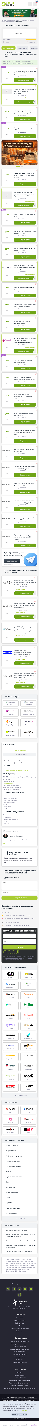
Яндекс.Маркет (10, 725)
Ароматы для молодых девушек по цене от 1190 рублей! (24, 468)
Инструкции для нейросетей (20, 1418)
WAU (28, 735)
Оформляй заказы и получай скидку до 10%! (23, 414)
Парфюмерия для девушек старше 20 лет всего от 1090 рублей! (23, 537)
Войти (12, 1425)
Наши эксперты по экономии (19, 1328)
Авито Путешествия (10, 1008)
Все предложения (21, 1095)
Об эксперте (7, 844)
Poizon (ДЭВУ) (28, 1038)
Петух (28, 985)
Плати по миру (10, 987)
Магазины (12, 20)
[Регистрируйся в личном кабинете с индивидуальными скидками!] (20, 152)
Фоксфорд (11, 1018)
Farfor (28, 1018)
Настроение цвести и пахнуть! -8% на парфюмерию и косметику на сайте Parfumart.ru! (25, 268)
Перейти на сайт (20, 750)
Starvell (28, 1112)
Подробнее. (24, 1410)
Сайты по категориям (19, 1362)
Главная (4, 1425)
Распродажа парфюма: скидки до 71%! (25, 129)
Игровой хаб (33, 1425)
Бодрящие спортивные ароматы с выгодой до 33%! (25, 232)
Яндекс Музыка (10, 1059)
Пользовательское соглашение (19, 1380)
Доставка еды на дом (19, 1354)
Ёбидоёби (11, 1069)
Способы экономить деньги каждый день (19, 1251)
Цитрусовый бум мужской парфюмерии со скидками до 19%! (23, 396)
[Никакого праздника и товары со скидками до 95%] (19, 13)
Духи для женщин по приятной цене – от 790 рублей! (24, 519)
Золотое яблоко (10, 735)
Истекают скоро (19, 1351)
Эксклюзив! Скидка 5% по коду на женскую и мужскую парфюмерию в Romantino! (25, 340)
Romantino (11, 714)
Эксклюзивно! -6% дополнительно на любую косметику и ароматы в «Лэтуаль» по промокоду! (22, 652)
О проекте (19, 1318)
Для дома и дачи (12, 1192)
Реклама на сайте (19, 1320)
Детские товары (11, 1213)
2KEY (28, 1133)
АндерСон (11, 1079)
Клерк (10, 1112)
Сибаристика (28, 1069)
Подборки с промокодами (19, 1344)
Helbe (28, 1008)
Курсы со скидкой (22, 1425)
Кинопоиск (11, 1038)
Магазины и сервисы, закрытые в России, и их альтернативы (21, 1246)
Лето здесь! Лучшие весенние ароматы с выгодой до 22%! (23, 112)
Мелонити (11, 1122)
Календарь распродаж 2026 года (16, 1230)
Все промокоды (30, 98)
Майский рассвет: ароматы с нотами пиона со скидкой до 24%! (25, 378)
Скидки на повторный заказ (19, 1341)
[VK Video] (31, 1289)
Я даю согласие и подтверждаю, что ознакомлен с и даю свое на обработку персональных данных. (20, 958)
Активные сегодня (8, 48)
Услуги (8, 1171)
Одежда (9, 1203)
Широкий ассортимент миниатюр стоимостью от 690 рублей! (24, 502)
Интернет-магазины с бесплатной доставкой (20, 1241)
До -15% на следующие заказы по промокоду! (25, 73)
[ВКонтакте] (9, 952)
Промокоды (5, 20)
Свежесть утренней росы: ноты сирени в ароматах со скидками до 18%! (24, 175)
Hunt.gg (28, 1122)
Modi (28, 1079)
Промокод (22, 48)
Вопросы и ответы (20, 1375)
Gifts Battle (11, 977)
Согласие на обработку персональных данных (19, 1388)
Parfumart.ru (28, 725)
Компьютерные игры (13, 1161)
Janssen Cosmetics (28, 714)
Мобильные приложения (14, 1156)
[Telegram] (5, 952)
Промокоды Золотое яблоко (19, 1349)
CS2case (10, 1028)
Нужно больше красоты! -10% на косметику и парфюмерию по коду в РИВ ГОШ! (25, 675)
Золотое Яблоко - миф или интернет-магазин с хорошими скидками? (20, 1235)
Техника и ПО (11, 1187)
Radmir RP (11, 998)
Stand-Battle (10, 1133)
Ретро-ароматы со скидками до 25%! (24, 288)
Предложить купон (21, 754)
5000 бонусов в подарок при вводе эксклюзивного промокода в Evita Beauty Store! (25, 582)
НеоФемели (28, 1059)
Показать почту (8, 783)
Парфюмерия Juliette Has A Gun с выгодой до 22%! (25, 249)
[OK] (13, 952)
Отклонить (23, 1414)
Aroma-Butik (28, 704)
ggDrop (28, 998)
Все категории (20, 1218)
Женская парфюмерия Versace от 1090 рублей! (25, 450)
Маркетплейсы (11, 1151)
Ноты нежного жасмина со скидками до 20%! (22, 322)
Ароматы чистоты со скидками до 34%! (25, 215)
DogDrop (28, 1049)
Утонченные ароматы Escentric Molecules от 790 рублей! (24, 485)
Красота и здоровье (21, 20)
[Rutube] (20, 1295)
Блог (19, 1325)
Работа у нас (19, 1323)
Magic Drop (28, 977)
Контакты (19, 1372)
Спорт (8, 1197)
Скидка (34, 48)
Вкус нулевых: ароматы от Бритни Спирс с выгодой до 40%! (25, 305)
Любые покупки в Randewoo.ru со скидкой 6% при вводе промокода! (25, 91)
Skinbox (28, 1028)
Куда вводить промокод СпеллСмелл (17, 853)
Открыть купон (25, 119)
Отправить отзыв (21, 898)
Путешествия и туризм (14, 1177)
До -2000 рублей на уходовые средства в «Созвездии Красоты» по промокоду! (24, 629)
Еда (7, 1182)
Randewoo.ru (10, 704)
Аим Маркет (10, 1049)
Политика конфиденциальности (19, 1383)
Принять (15, 1414)
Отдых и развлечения (13, 1166)
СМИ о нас (19, 1331)
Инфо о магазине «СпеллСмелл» (17, 770)
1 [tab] (17, 166)
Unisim (28, 1089)
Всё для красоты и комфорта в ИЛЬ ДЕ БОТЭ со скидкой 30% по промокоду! (24, 605)
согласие (30, 958)
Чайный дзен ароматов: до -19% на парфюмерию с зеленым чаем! (24, 432)
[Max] (17, 952)
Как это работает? (20, 1378)
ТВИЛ (10, 1089)
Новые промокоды (20, 1346)
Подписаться (20, 947)
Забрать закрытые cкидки (19, 1385)
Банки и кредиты (12, 1145)
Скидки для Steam (20, 1357)
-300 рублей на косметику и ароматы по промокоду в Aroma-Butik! (24, 195)
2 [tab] (22, 166)
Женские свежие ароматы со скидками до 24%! (23, 361)
